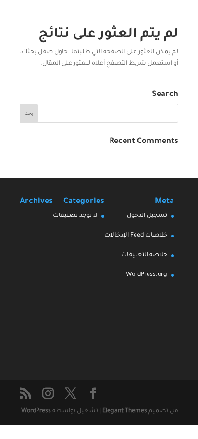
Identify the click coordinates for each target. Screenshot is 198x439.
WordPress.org (146, 275)
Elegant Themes (124, 411)
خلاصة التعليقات (144, 255)
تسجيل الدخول (147, 216)
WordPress (36, 411)
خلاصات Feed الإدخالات (135, 235)
